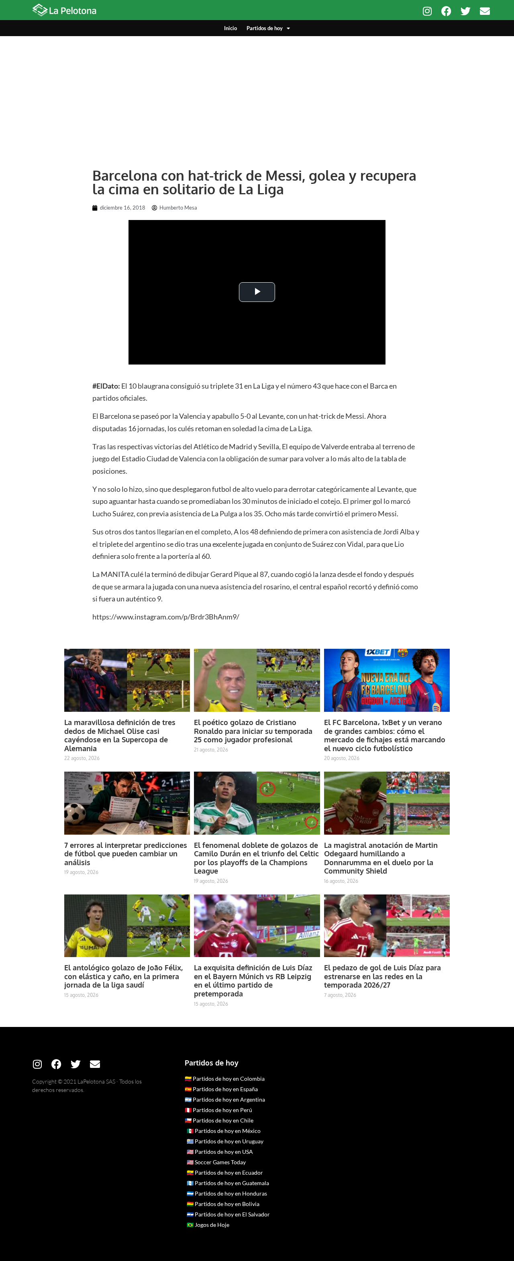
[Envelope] (485, 11)
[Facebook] (446, 11)
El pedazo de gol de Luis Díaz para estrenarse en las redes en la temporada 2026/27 (382, 976)
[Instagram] (427, 11)
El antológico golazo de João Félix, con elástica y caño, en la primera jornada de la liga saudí (123, 976)
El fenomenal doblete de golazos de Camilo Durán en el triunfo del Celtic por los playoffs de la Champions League (256, 858)
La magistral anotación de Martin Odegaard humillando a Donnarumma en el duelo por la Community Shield (381, 858)
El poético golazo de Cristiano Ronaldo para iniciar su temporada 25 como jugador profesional (253, 731)
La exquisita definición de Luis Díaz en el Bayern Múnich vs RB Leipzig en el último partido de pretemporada (253, 980)
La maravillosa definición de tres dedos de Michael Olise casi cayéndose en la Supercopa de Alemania (119, 735)
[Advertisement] (257, 96)
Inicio (230, 28)
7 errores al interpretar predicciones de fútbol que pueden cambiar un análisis (125, 854)
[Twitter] (466, 11)
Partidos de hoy (265, 28)
